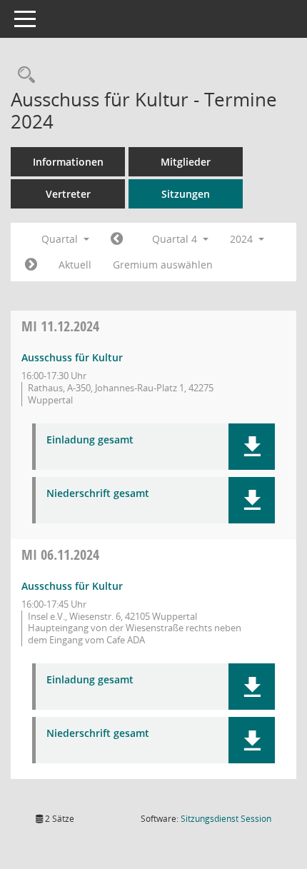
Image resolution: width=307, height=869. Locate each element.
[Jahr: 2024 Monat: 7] (117, 239)
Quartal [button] (61, 239)
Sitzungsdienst (226, 819)
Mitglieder (186, 162)
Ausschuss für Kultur (72, 357)
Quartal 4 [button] (176, 239)
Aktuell (75, 264)
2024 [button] (243, 239)
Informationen (68, 162)
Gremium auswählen (163, 264)
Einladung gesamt (90, 440)
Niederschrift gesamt (97, 494)
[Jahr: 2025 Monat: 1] (31, 265)
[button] (251, 446)
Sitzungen (185, 194)
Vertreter (68, 194)
